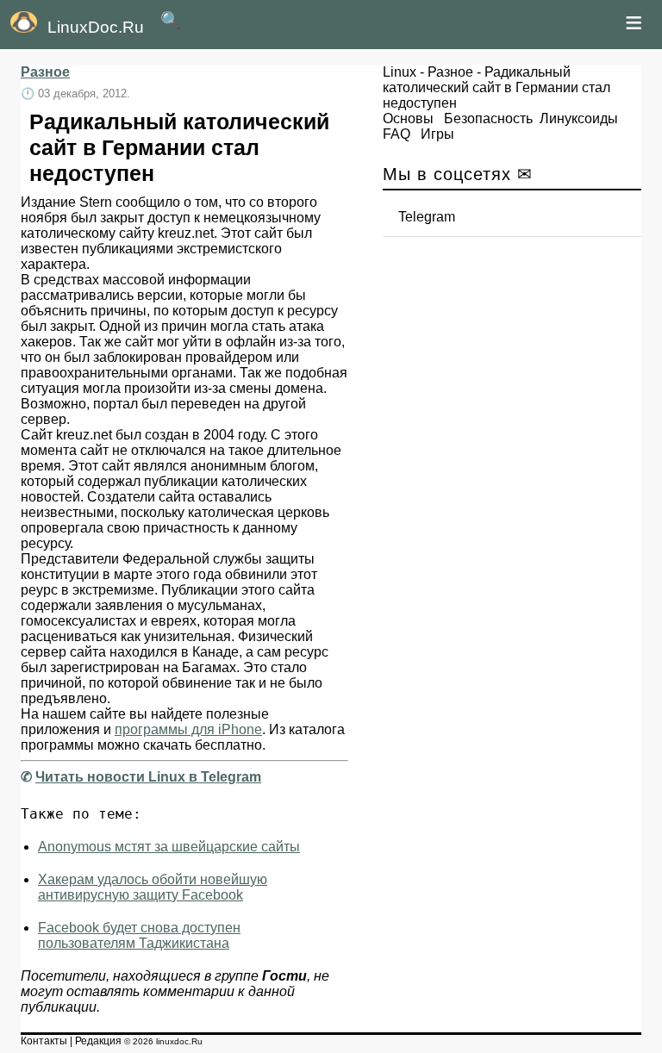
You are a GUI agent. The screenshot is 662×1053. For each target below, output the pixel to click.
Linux (399, 72)
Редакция (98, 1041)
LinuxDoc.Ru (95, 27)
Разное (45, 72)
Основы (408, 118)
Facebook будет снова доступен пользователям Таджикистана (139, 935)
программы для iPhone (188, 729)
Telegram (426, 216)
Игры (437, 134)
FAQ (396, 134)
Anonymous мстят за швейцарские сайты (169, 846)
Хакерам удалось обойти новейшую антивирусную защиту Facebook (152, 887)
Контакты (44, 1041)
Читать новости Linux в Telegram (148, 777)
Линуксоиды (579, 118)
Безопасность (488, 118)
